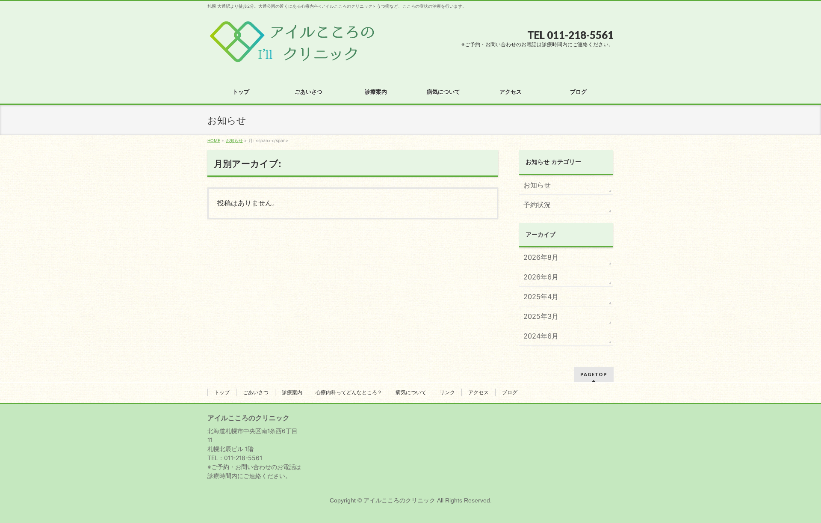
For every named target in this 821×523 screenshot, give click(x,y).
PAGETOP (593, 374)
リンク (447, 392)
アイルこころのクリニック (399, 500)
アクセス (478, 392)
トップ (222, 392)
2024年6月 (540, 336)
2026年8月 (540, 257)
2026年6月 (540, 277)
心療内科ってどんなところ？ (349, 392)
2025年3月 (540, 316)
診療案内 (292, 392)
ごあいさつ (256, 392)
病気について (411, 392)
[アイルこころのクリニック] (292, 56)
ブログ (509, 392)
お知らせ (537, 185)
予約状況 (537, 204)
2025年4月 (540, 296)
